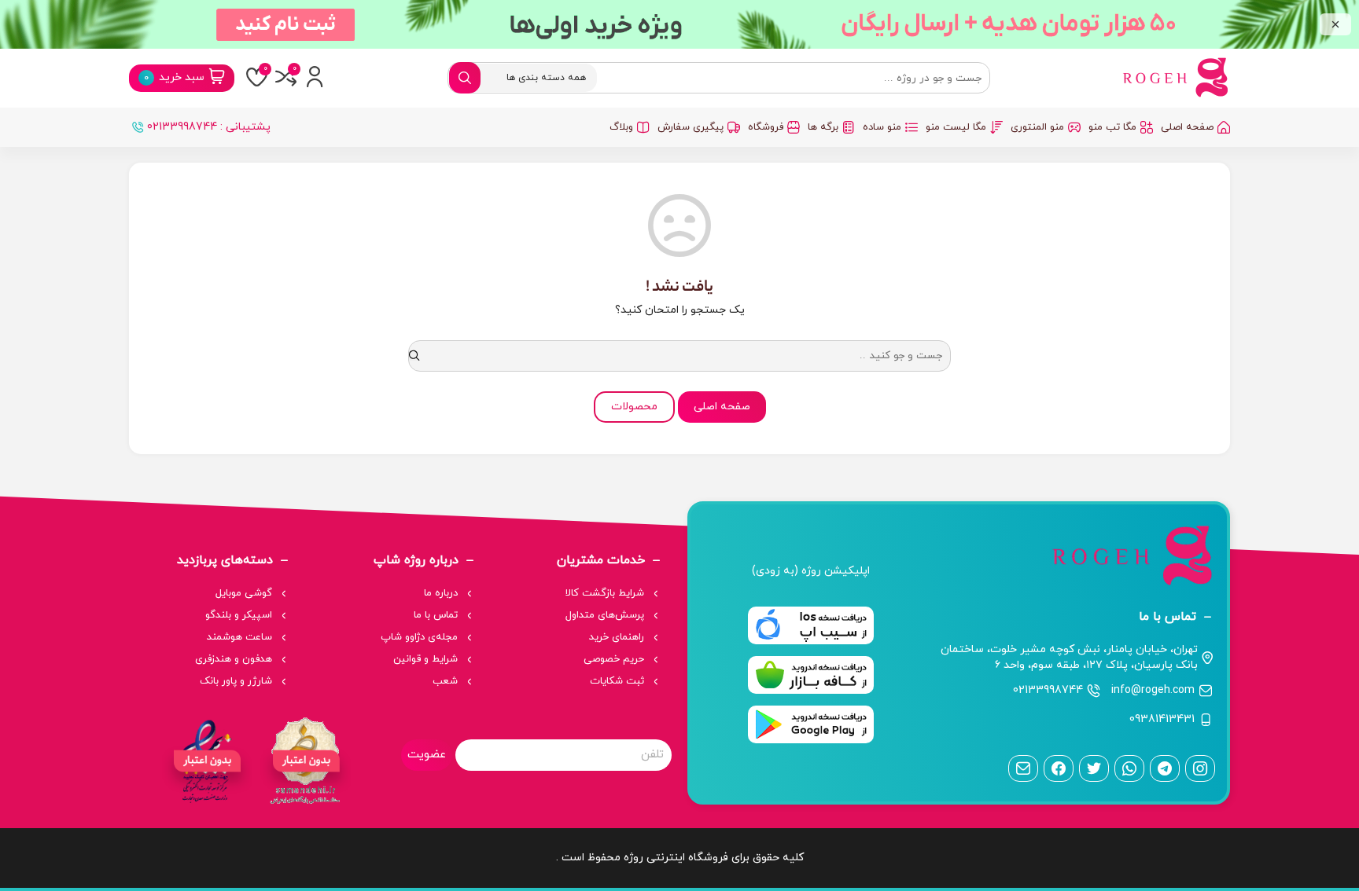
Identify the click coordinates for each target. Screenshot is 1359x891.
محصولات (634, 406)
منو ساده (882, 127)
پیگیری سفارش (690, 127)
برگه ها (823, 127)
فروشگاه (765, 127)
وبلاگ (621, 127)
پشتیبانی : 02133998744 (209, 126)
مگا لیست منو (956, 127)
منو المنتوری (1037, 127)
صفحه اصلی (1187, 127)
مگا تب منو (1112, 127)
